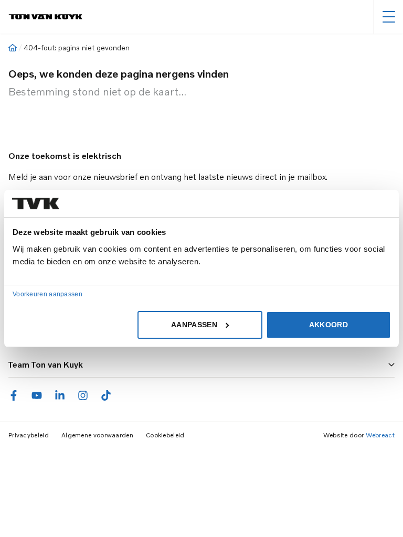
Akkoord (328, 324)
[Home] (12, 48)
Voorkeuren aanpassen (47, 294)
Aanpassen (194, 324)
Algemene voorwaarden (97, 435)
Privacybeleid (28, 435)
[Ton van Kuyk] (45, 16)
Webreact (380, 435)
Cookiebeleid (165, 435)
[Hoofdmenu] (388, 17)
